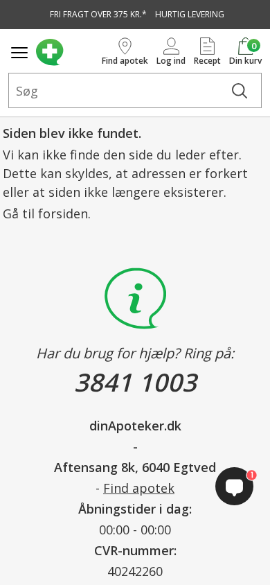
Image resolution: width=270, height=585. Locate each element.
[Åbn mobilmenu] (19, 53)
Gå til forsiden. (47, 213)
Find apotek (138, 488)
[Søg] (239, 90)
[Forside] (66, 52)
